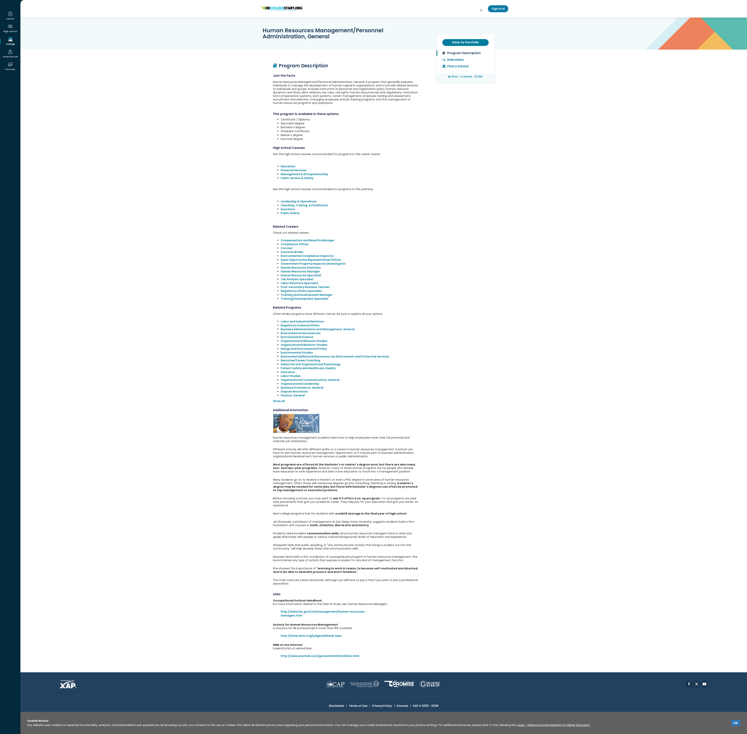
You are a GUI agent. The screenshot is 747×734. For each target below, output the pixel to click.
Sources (402, 706)
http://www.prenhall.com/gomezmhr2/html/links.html (320, 656)
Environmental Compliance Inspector (307, 256)
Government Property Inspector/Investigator (313, 264)
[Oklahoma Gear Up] (430, 684)
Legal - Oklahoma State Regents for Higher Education (553, 725)
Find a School (457, 66)
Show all (279, 401)
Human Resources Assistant (301, 268)
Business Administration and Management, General (318, 329)
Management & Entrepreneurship (304, 174)
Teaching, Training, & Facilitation (304, 205)
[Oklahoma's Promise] (399, 684)
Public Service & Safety (297, 178)
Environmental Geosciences (301, 333)
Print (455, 76)
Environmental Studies (297, 353)
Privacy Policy (382, 706)
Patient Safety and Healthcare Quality (308, 368)
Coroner (287, 248)
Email (468, 76)
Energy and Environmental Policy (304, 349)
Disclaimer (336, 706)
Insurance (288, 209)
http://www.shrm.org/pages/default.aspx (311, 636)
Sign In (497, 9)
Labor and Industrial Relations (302, 321)
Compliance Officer (295, 244)
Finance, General (293, 395)
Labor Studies (291, 376)
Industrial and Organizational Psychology (310, 364)
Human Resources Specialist (301, 275)
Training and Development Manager (306, 295)
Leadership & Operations (299, 201)
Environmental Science (297, 337)
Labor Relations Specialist (299, 283)
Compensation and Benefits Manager (308, 240)
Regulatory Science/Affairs (300, 325)
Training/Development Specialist (304, 299)
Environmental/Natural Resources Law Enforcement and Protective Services (335, 356)
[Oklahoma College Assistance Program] (335, 684)
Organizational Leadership (300, 384)
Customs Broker (292, 252)
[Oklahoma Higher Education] (364, 684)
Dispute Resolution (294, 391)
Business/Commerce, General (302, 388)
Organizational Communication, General (310, 380)
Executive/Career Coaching (300, 360)
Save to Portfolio (465, 42)
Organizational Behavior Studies (304, 341)
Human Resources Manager (300, 271)
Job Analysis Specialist (297, 279)
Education (288, 166)
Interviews (455, 59)
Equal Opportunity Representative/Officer (311, 260)
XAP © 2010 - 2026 (425, 706)
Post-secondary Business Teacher (305, 287)
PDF (480, 76)
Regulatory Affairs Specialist (301, 291)
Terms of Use (358, 706)
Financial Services (293, 170)
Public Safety (290, 213)
